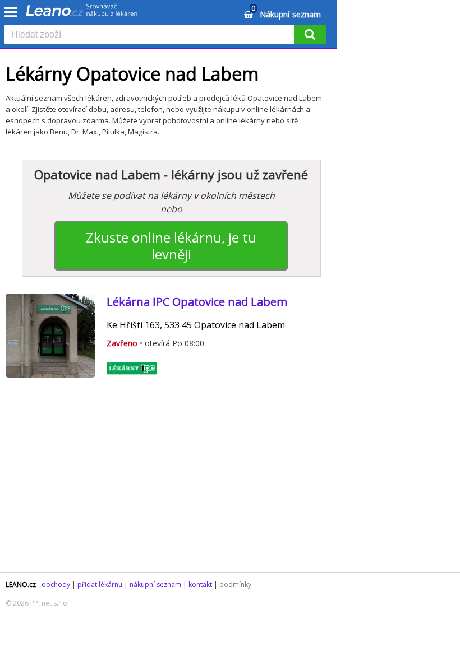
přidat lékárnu (99, 584)
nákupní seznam (155, 584)
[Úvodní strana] (82, 14)
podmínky (235, 584)
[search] (151, 35)
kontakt (200, 584)
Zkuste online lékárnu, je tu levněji (171, 245)
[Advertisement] (171, 482)
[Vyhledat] (310, 34)
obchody (56, 584)
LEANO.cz (21, 584)
